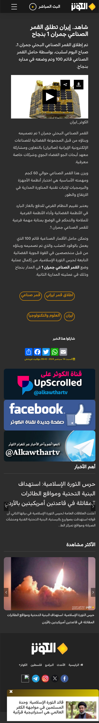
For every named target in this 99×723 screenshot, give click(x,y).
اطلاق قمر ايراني (59, 295)
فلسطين (36, 664)
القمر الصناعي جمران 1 (60, 267)
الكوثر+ (23, 664)
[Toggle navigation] (14, 7)
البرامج (49, 664)
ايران (69, 315)
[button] (49, 97)
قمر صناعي (30, 295)
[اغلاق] (11, 692)
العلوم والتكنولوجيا (44, 315)
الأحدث (60, 664)
